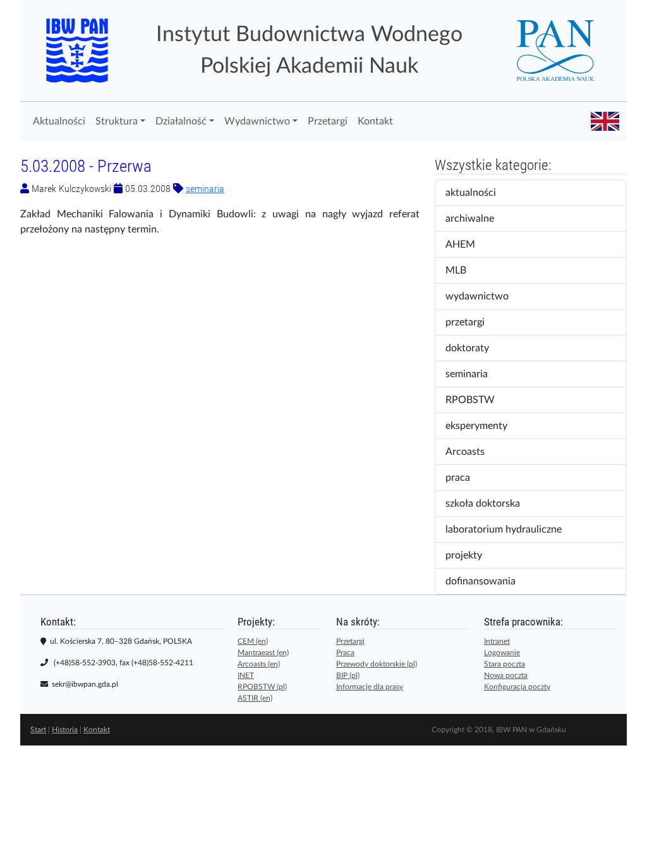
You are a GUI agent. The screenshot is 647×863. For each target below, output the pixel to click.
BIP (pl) (348, 675)
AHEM (466, 244)
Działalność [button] (181, 121)
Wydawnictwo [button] (257, 121)
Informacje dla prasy (369, 687)
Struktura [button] (116, 121)
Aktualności (59, 121)
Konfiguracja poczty (517, 687)
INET (246, 675)
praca (466, 478)
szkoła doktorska (488, 503)
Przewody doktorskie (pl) (376, 664)
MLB (464, 270)
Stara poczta (504, 664)
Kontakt (375, 121)
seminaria (205, 189)
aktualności (478, 193)
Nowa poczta (506, 675)
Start (38, 729)
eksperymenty (484, 426)
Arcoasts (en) (259, 664)
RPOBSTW (478, 400)
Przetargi (328, 121)
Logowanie (502, 652)
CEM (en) (253, 641)
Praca (345, 652)
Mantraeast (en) (263, 652)
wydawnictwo (483, 296)
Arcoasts (473, 452)
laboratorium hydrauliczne (509, 529)
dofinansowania (486, 581)
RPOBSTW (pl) (262, 687)
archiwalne (480, 219)
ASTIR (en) (255, 698)
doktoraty (475, 348)
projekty (469, 555)
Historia (65, 729)
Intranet (497, 641)
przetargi (473, 322)
